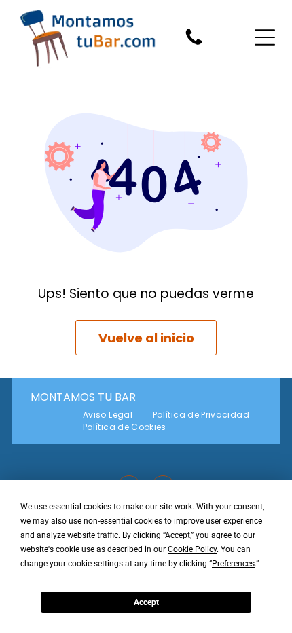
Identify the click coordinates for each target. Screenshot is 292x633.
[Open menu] (265, 37)
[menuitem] (108, 415)
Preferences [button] (233, 563)
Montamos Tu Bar (83, 397)
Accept (146, 602)
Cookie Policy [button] (192, 549)
